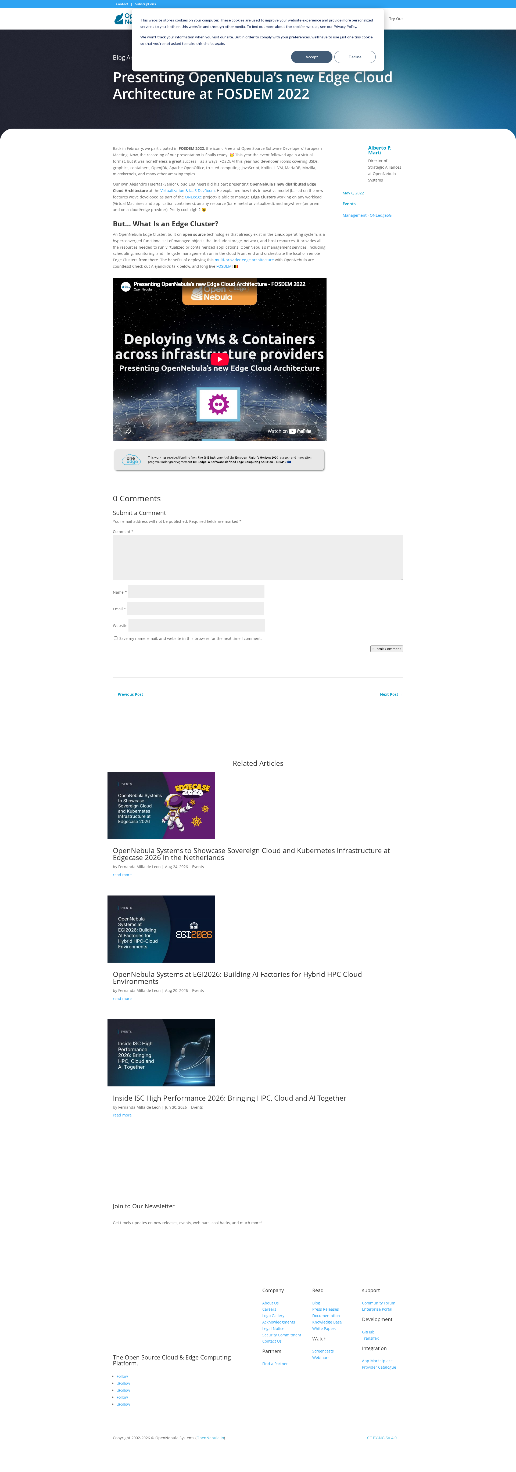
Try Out (396, 19)
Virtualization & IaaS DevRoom (187, 190)
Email (119, 608)
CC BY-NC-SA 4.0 (382, 1437)
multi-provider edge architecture (244, 259)
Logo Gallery (273, 1315)
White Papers (324, 1328)
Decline (355, 57)
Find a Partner (275, 1363)
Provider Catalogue (379, 1367)
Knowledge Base (327, 1322)
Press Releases (325, 1309)
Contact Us (272, 1341)
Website (120, 625)
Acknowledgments (278, 1322)
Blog (316, 1303)
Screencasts (323, 1351)
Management (355, 215)
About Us (270, 1303)
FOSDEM (224, 266)
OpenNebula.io (210, 1437)
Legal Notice (273, 1328)
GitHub (368, 1332)
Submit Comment (386, 648)
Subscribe (361, 1207)
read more (122, 874)
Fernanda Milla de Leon (139, 866)
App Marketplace (377, 1360)
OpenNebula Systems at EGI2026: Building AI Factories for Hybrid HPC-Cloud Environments (237, 977)
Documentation (326, 1315)
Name (120, 592)
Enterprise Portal (377, 1309)
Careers (269, 1309)
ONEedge (193, 197)
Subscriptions (145, 4)
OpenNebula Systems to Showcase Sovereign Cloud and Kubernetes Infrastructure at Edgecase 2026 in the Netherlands (251, 854)
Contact (122, 4)
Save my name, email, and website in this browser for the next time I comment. (190, 638)
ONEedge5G (381, 215)
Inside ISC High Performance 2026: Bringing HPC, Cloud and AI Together (230, 1098)
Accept (312, 57)
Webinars (320, 1357)
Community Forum (378, 1303)
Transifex (370, 1338)
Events (349, 203)
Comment (123, 531)
